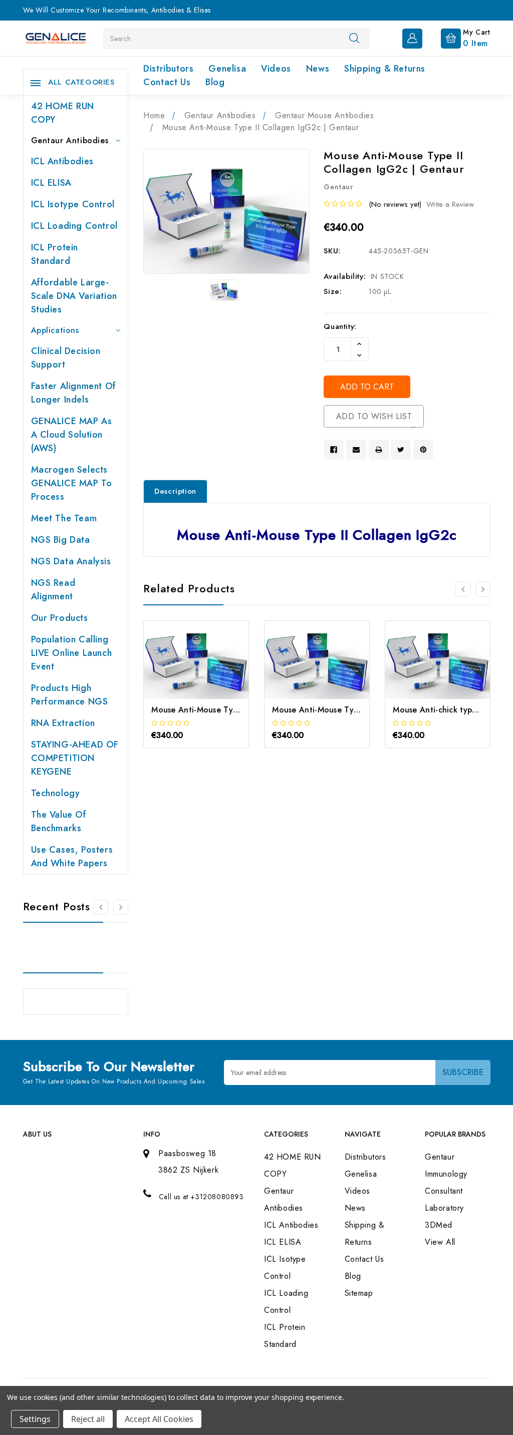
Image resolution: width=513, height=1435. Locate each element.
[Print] (379, 450)
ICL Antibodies (62, 161)
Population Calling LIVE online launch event (71, 653)
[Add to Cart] (182, 673)
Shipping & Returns (384, 68)
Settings (35, 1418)
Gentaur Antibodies (70, 140)
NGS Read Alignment (53, 589)
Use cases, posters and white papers (72, 856)
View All (440, 1242)
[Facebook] (334, 450)
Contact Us (166, 82)
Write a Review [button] (450, 204)
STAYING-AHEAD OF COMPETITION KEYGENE (75, 758)
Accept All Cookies (159, 1418)
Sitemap (359, 1293)
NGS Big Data (60, 539)
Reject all (88, 1418)
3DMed (438, 1225)
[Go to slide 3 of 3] (462, 589)
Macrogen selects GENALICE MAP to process (71, 483)
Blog (214, 82)
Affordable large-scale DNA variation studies (74, 296)
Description (175, 491)
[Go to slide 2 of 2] (100, 907)
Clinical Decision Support (66, 357)
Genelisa (227, 68)
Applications (55, 330)
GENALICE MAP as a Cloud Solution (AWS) (71, 435)
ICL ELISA (51, 182)
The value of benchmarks (59, 821)
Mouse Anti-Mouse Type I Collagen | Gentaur (358, 709)
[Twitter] (401, 450)
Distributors (168, 68)
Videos (276, 68)
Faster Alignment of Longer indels (73, 393)
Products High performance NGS (69, 694)
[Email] (356, 450)
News (317, 68)
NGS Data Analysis (71, 561)
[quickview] (209, 673)
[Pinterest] (423, 450)
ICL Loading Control (74, 225)
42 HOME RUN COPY (63, 113)
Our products (59, 617)
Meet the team (64, 518)
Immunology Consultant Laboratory (446, 1191)
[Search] (354, 38)
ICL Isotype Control (73, 204)
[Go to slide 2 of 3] (482, 589)
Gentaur (439, 1157)
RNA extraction (63, 723)
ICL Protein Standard (55, 254)
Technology (55, 793)
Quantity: (340, 326)
